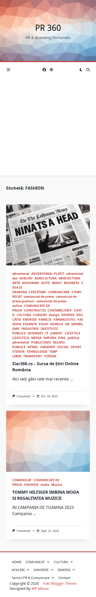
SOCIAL (63, 347)
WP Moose (40, 588)
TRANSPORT (32, 356)
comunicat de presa (39, 296)
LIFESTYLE (72, 333)
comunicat (23, 396)
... (71, 379)
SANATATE (47, 347)
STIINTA (18, 351)
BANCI (57, 283)
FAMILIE (45, 319)
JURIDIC (56, 333)
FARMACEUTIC (65, 319)
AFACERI (26, 278)
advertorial (20, 274)
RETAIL (33, 347)
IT (46, 333)
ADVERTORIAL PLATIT (47, 274)
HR (67, 324)
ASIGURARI (30, 283)
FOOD (43, 324)
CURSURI (40, 315)
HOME (17, 562)
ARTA (16, 283)
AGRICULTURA (46, 278)
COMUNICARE (59, 292)
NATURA (50, 338)
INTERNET (35, 333)
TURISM (50, 356)
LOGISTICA (20, 338)
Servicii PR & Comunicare (30, 577)
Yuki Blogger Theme (60, 583)
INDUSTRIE (30, 328)
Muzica (56, 484)
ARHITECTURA (69, 278)
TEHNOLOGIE (37, 351)
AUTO (45, 283)
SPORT (76, 347)
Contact (64, 577)
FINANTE (30, 324)
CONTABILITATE (60, 310)
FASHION (31, 484)
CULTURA (24, 315)
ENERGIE (30, 319)
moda (44, 484)
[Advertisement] (48, 127)
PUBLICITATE (41, 342)
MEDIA (36, 338)
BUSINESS (71, 283)
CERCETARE (37, 292)
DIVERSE (67, 315)
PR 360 (48, 27)
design (54, 315)
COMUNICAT (21, 480)
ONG (62, 338)
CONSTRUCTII (35, 310)
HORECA (56, 324)
